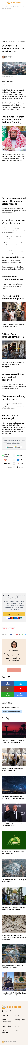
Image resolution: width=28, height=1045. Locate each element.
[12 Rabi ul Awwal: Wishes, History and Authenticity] (14, 840)
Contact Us (18, 1015)
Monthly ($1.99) (19, 613)
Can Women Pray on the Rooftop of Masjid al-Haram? (14, 880)
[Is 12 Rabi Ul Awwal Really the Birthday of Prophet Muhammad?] (14, 784)
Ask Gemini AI (8, 467)
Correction (18, 1026)
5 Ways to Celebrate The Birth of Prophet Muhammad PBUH (13, 741)
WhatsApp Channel (6, 455)
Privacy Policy (20, 1020)
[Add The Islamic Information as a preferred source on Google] (10, 447)
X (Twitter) (8, 463)
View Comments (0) (14, 670)
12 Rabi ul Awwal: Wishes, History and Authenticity (13, 852)
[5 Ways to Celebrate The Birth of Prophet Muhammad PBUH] (14, 730)
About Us (5, 1015)
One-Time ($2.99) (8, 613)
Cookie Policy (6, 1026)
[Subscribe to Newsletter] (18, 447)
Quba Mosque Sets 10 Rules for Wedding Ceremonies (12, 966)
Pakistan (5, 628)
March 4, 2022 (17, 262)
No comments (21, 41)
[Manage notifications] (3, 1042)
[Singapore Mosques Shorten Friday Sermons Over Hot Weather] (14, 895)
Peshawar (11, 628)
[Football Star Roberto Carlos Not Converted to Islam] (14, 812)
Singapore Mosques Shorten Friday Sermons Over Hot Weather (13, 908)
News (7, 6)
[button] (2, 2)
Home (3, 6)
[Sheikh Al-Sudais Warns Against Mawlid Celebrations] (14, 757)
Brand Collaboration (6, 1021)
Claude (21, 463)
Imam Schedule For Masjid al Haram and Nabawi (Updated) (14, 993)
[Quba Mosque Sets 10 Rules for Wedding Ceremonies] (14, 953)
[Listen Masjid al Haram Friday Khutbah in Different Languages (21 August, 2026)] (14, 923)
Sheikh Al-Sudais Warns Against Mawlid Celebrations (12, 769)
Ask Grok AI (21, 467)
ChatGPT (21, 455)
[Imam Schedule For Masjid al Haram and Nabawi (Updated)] (14, 981)
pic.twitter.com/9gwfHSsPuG (11, 257)
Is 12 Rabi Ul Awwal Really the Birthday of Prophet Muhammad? (13, 797)
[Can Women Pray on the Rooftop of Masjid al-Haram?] (14, 868)
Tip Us (17, 1030)
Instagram (8, 459)
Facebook (21, 459)
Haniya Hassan (9, 56)
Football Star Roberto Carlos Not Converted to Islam (13, 824)
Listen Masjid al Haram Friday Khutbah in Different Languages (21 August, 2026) (14, 937)
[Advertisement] (14, 27)
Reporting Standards (5, 1032)
